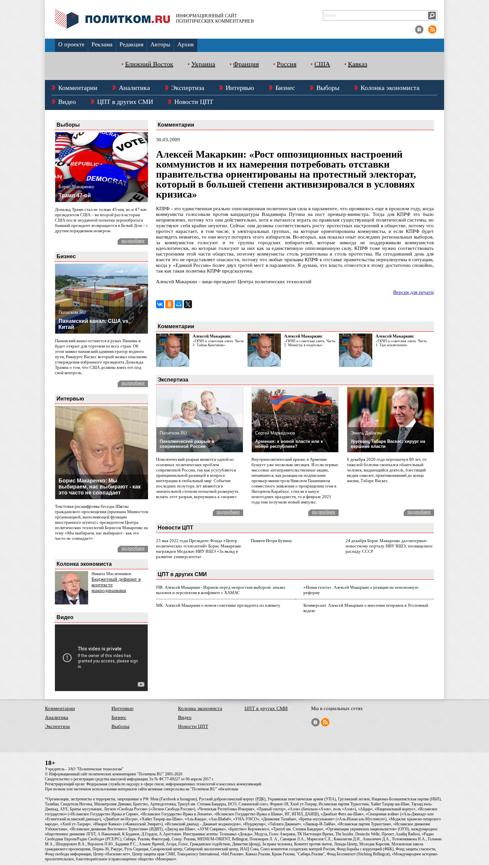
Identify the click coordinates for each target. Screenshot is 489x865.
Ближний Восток (149, 64)
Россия (286, 64)
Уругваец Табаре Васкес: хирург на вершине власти (388, 444)
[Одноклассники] (169, 304)
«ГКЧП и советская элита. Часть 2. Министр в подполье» (309, 343)
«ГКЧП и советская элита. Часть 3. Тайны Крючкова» (218, 343)
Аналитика (134, 88)
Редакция (131, 44)
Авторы (160, 44)
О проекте (71, 44)
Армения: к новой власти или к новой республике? (289, 444)
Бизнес (285, 88)
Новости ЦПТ (193, 102)
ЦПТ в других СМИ (125, 102)
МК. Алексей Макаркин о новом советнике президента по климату (218, 605)
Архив (185, 44)
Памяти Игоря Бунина (271, 540)
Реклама (101, 44)
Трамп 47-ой (75, 195)
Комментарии (77, 88)
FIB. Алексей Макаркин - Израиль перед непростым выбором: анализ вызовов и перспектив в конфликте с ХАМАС (220, 590)
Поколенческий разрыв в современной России (187, 444)
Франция (246, 64)
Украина (203, 64)
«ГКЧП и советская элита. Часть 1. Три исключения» (401, 343)
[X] (188, 304)
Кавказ (357, 64)
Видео (67, 102)
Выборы (327, 88)
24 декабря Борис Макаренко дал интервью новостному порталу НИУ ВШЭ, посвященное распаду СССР (389, 546)
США (322, 64)
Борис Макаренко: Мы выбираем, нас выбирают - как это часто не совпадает (100, 486)
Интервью (240, 88)
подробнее (133, 240)
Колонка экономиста (390, 88)
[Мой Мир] (179, 304)
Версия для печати (413, 292)
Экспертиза (187, 88)
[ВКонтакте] (160, 304)
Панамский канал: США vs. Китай (94, 324)
